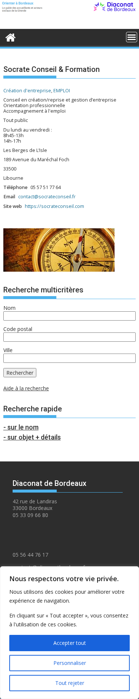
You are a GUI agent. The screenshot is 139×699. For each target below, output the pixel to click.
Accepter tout (69, 642)
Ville (8, 350)
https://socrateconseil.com (54, 206)
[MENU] (131, 37)
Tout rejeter (69, 682)
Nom (9, 307)
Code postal (17, 328)
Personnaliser (69, 662)
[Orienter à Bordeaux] (10, 36)
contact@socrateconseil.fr (47, 196)
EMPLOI (61, 90)
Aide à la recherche (26, 388)
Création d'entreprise (27, 90)
